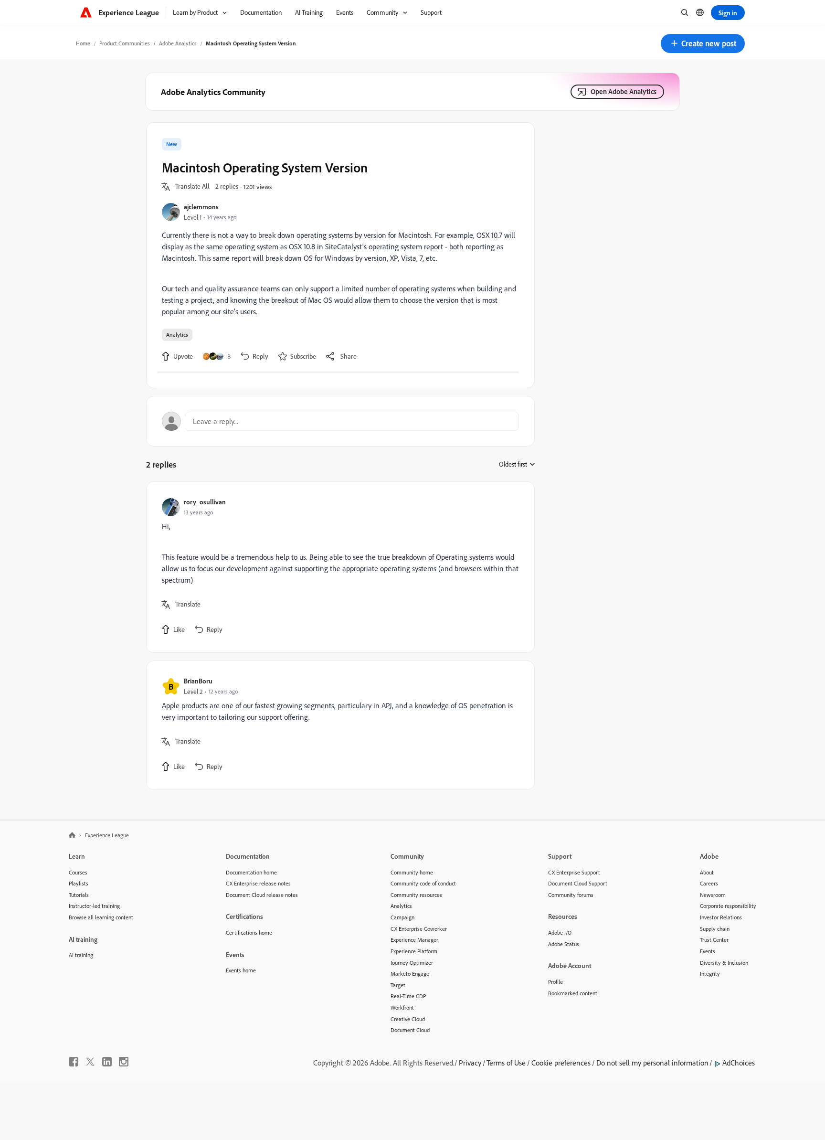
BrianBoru (198, 681)
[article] (338, 567)
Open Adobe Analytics (623, 91)
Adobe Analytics (178, 43)
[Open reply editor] (340, 421)
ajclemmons (201, 206)
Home (83, 43)
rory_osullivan (205, 502)
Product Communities (124, 43)
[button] (703, 43)
